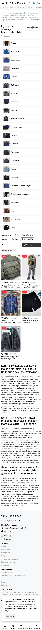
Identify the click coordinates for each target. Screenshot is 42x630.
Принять (10, 616)
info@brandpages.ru (11, 525)
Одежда (29, 7)
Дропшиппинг (6, 585)
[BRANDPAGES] (15, 3)
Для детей (5, 556)
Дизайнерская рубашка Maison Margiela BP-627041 (10, 358)
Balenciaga (14, 239)
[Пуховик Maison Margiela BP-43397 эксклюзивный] (10, 267)
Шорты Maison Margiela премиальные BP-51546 (31, 322)
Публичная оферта (8, 573)
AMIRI (17, 235)
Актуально (5, 565)
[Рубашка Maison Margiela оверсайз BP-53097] (31, 267)
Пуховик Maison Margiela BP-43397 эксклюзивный (10, 286)
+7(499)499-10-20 (10, 520)
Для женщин (6, 550)
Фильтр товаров (32, 245)
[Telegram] (34, 2)
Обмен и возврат (7, 579)
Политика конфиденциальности (13, 576)
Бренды (4, 546)
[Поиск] (38, 3)
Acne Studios (7, 235)
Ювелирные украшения (9, 559)
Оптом (3, 582)
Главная (3, 7)
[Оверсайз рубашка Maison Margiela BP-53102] (10, 303)
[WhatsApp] (30, 2)
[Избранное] (18, 256)
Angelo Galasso (27, 235)
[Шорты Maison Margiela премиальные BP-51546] (31, 303)
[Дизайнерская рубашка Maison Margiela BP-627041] (10, 339)
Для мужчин (21, 7)
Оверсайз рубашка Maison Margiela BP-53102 (10, 322)
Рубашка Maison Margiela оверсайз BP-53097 (31, 286)
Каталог (11, 7)
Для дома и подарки (8, 562)
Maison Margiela (27, 239)
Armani (5, 239)
